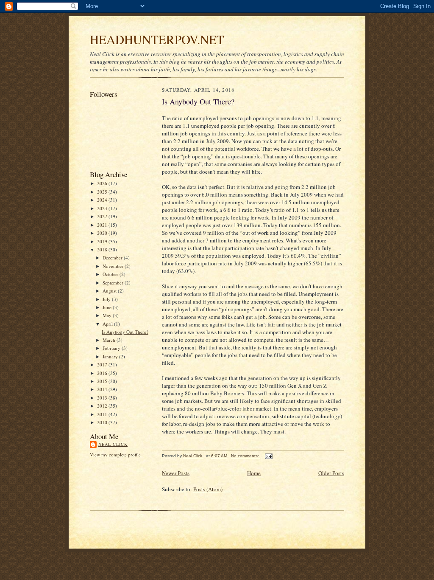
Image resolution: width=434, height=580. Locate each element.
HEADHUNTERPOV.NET (157, 39)
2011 (102, 414)
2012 (102, 406)
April (108, 324)
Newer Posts (175, 473)
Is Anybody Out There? (125, 332)
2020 (102, 233)
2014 (102, 389)
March (110, 340)
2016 (102, 373)
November (114, 266)
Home (254, 473)
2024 (102, 200)
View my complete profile (115, 454)
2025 (102, 192)
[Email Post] (268, 455)
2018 (102, 249)
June (108, 307)
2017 (102, 364)
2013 (102, 397)
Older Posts (331, 473)
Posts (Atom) (208, 489)
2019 (102, 241)
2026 (102, 183)
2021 (102, 225)
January (111, 356)
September (114, 282)
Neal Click (113, 444)
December (113, 257)
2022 (102, 216)
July (107, 299)
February (112, 348)
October (111, 274)
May (108, 315)
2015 (102, 381)
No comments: (245, 455)
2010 (102, 422)
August (110, 290)
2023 (102, 208)
